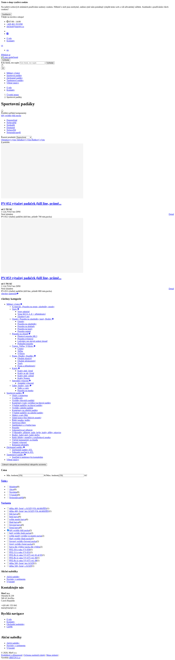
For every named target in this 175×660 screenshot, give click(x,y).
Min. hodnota (12, 475)
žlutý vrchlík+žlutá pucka (20, 538)
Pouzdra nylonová (25, 339)
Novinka (13, 492)
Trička (20, 351)
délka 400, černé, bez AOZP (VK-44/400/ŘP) (29, 511)
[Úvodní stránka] (9, 57)
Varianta (6, 503)
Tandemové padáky (15, 80)
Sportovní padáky (14, 75)
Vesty (14, 309)
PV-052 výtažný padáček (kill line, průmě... (31, 203)
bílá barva (13, 514)
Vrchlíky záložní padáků (22, 408)
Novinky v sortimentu (16, 579)
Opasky (21, 321)
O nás (9, 38)
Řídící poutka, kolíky (21, 420)
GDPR (10, 627)
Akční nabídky (13, 577)
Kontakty (11, 41)
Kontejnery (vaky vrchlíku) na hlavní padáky (31, 403)
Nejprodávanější (16, 497)
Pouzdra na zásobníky (27, 324)
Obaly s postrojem (20, 395)
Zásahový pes (23, 316)
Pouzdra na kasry (25, 329)
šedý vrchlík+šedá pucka (20, 533)
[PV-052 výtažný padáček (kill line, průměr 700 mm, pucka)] (42, 197)
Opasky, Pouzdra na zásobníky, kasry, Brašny (32, 319)
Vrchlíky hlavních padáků (23, 400)
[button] (2, 45)
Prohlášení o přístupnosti (11, 655)
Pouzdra (15, 427)
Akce (11, 489)
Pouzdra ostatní (24, 331)
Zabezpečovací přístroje (22, 430)
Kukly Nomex (24, 378)
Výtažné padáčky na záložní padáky (27, 413)
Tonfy (20, 363)
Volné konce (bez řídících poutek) (26, 418)
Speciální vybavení (20, 380)
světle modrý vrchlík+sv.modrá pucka (25, 536)
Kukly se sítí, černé (26, 373)
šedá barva (13, 516)
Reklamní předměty (20, 445)
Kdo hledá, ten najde (10, 63)
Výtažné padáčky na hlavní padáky (27, 405)
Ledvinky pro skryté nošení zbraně (32, 341)
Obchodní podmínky (15, 624)
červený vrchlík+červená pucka (22, 541)
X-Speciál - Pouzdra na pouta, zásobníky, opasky (33, 306)
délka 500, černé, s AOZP (20, 566)
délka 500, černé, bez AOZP (21, 563)
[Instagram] (7, 34)
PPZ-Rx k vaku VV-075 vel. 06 (23, 558)
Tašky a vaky (23, 388)
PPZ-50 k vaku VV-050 (19, 549)
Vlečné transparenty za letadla (25, 440)
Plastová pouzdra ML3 (27, 336)
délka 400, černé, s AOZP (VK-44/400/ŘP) (28, 508)
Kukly (15, 368)
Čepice (21, 348)
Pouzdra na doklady (26, 326)
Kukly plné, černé (25, 371)
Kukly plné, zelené (26, 376)
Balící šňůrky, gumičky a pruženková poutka (31, 437)
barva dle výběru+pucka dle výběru (24, 547)
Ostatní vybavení (19, 442)
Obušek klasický (25, 358)
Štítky (4, 481)
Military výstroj (13, 73)
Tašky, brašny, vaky (21, 385)
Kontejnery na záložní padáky (25, 410)
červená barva (15, 525)
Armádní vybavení (26, 383)
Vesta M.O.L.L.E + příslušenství (32, 314)
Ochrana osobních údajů (34, 655)
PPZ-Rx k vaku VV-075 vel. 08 (23, 560)
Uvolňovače (17, 398)
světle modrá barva (17, 519)
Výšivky (21, 353)
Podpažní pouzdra (25, 343)
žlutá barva (14, 522)
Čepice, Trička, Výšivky (23, 346)
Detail (171, 214)
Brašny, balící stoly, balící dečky (26, 435)
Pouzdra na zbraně (20, 334)
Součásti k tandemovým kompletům (27, 457)
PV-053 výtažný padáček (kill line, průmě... (31, 278)
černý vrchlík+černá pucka (20, 544)
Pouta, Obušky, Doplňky (23, 356)
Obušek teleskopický (27, 361)
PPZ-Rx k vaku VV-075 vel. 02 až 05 (25, 555)
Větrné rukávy (13, 83)
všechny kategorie (9, 293)
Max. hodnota (53, 475)
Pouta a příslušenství (26, 366)
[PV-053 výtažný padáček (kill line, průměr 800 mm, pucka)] (42, 272)
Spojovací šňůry (19, 422)
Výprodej (13, 495)
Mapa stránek (52, 655)
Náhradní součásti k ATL (23, 452)
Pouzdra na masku (25, 390)
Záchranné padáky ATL (22, 450)
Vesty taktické (24, 311)
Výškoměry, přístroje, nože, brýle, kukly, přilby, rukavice (36, 432)
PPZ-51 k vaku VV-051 (19, 552)
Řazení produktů (8, 137)
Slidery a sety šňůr (20, 415)
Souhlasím (6, 14)
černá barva (14, 527)
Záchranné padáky (15, 78)
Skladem (13, 486)
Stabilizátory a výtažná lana (24, 425)
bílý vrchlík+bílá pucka (11, 115)
